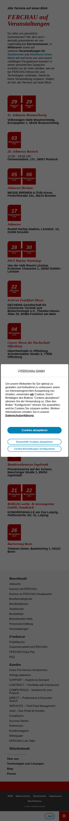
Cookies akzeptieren (35, 430)
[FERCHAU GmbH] (34, 371)
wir (32, 394)
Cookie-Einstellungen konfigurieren (34, 448)
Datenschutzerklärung (19, 415)
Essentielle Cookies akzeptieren (34, 441)
